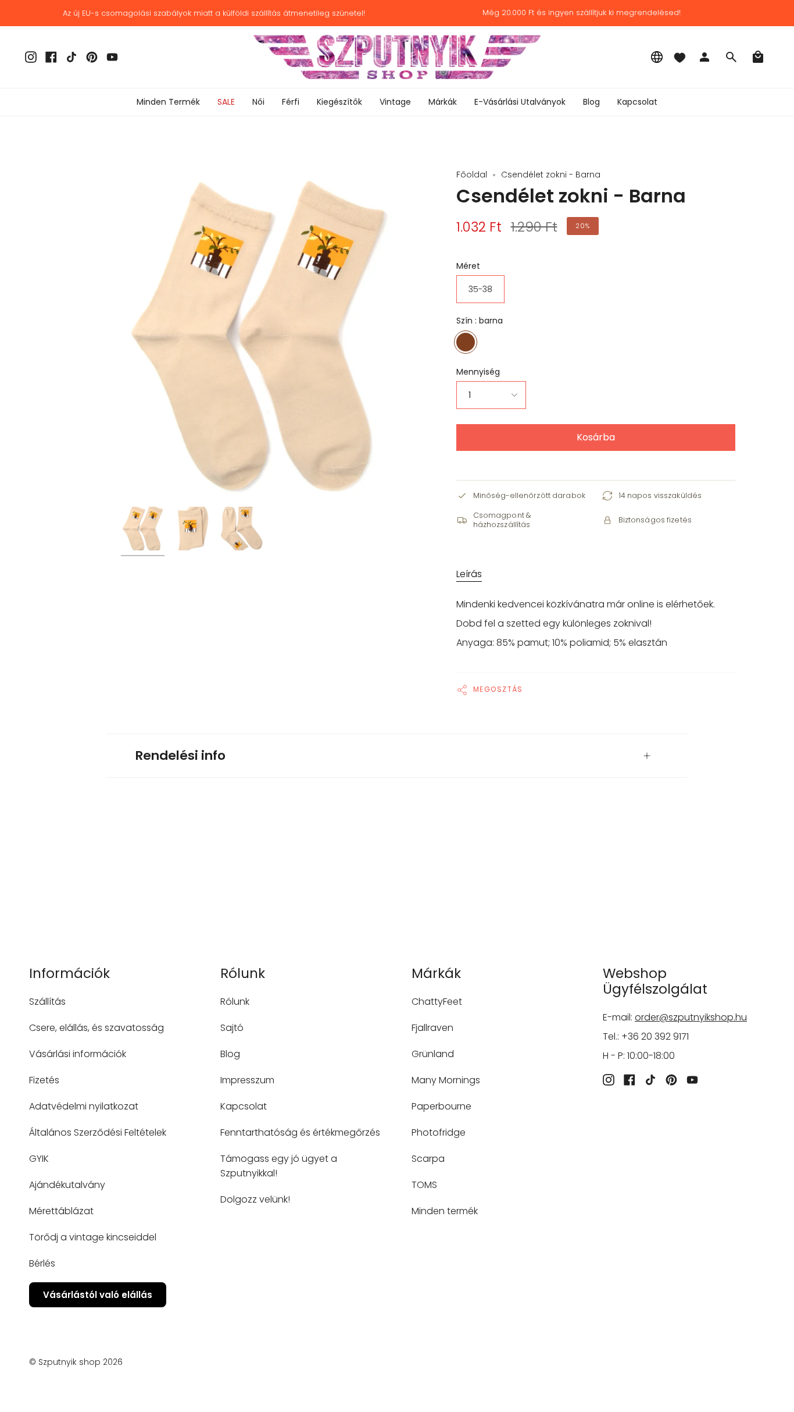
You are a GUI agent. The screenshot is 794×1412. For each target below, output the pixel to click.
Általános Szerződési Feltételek (97, 1132)
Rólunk (234, 1001)
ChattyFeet (437, 1001)
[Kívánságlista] (679, 57)
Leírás (469, 574)
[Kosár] (758, 57)
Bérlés (42, 1263)
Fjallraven (432, 1027)
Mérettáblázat (61, 1211)
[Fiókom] (704, 57)
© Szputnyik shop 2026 (76, 1362)
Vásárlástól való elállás (97, 1295)
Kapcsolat (243, 1106)
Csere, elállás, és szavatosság (96, 1027)
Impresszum (247, 1080)
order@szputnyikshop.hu (691, 1017)
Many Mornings (446, 1080)
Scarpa (428, 1158)
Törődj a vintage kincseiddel (92, 1237)
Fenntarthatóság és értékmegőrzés (300, 1132)
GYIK (39, 1158)
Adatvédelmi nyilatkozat (83, 1106)
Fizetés (44, 1080)
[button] (258, 102)
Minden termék (445, 1211)
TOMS (424, 1185)
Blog (230, 1054)
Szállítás (47, 1001)
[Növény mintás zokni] (142, 528)
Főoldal (471, 174)
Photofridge (439, 1132)
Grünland (433, 1054)
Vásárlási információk (77, 1054)
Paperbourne (441, 1106)
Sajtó (232, 1027)
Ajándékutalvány (67, 1185)
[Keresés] (731, 57)
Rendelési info (180, 755)
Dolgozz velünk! (255, 1199)
